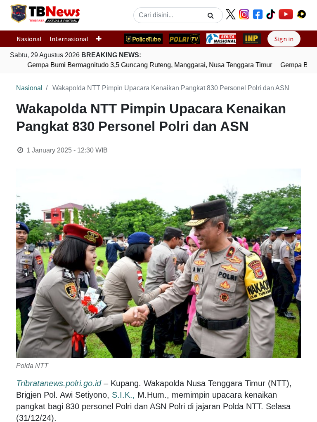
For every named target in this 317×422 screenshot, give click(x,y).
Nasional (29, 39)
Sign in (283, 39)
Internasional (69, 39)
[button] (102, 38)
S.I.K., (123, 394)
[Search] (211, 15)
